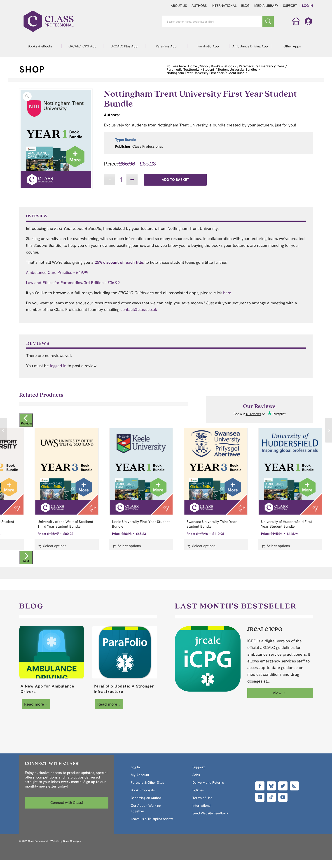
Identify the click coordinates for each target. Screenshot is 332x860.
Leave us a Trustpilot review (152, 819)
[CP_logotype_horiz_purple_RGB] (48, 21)
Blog (245, 5)
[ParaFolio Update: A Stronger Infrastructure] (124, 652)
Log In (307, 5)
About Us (179, 5)
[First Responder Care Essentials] (3, 430)
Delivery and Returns (208, 782)
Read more (34, 704)
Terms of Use (202, 798)
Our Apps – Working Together (146, 808)
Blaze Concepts (72, 841)
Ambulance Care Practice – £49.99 (57, 272)
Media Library (266, 5)
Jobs (196, 775)
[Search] (268, 21)
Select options (54, 545)
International (223, 5)
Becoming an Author (146, 798)
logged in (58, 365)
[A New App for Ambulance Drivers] (51, 652)
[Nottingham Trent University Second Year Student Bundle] (328, 430)
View (278, 692)
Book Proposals (143, 790)
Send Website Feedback (210, 813)
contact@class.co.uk (138, 309)
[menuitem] (40, 46)
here (227, 292)
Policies (198, 790)
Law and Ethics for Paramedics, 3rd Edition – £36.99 (73, 282)
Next (26, 561)
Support (290, 5)
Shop (32, 69)
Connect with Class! (66, 802)
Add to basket (175, 179)
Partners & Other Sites (147, 782)
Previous (27, 423)
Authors (199, 5)
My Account (140, 775)
